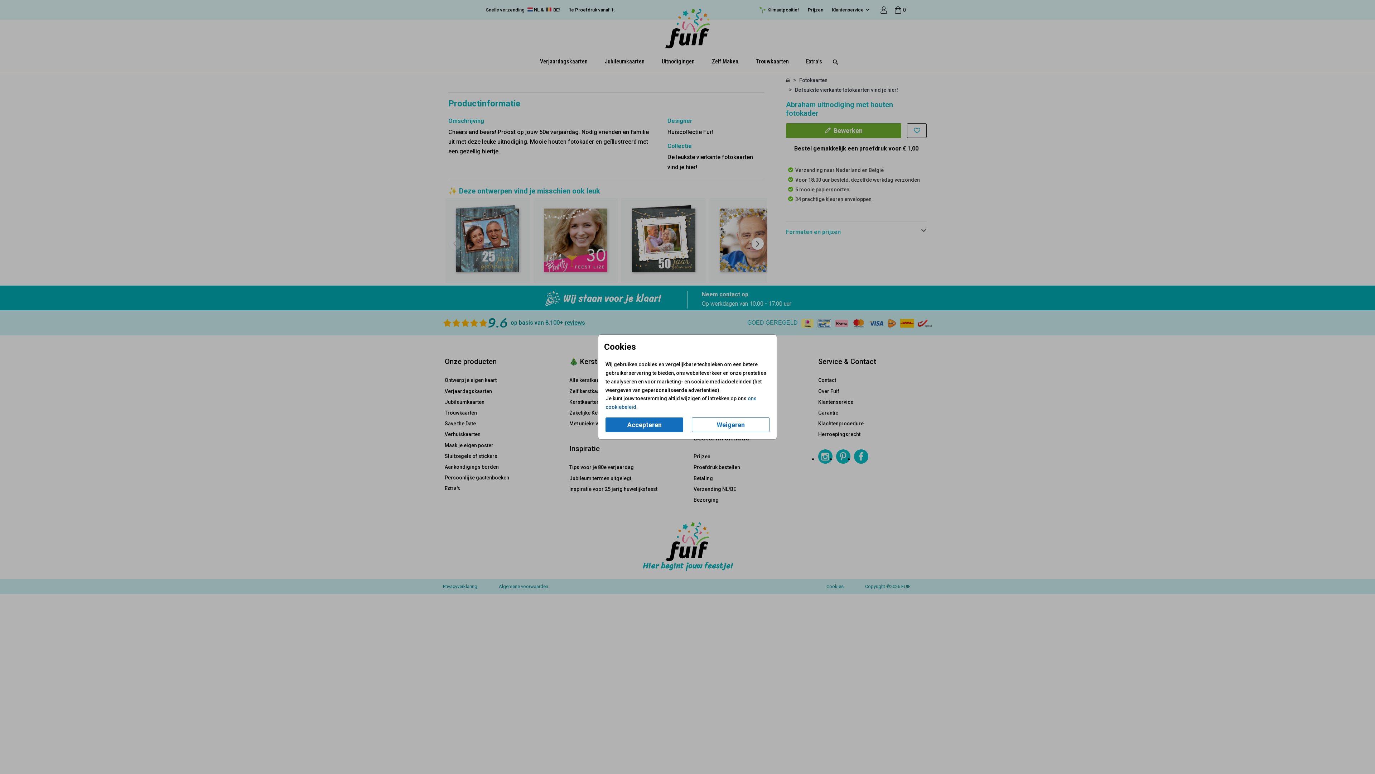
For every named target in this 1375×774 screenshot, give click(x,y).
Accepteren (644, 425)
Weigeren (731, 425)
